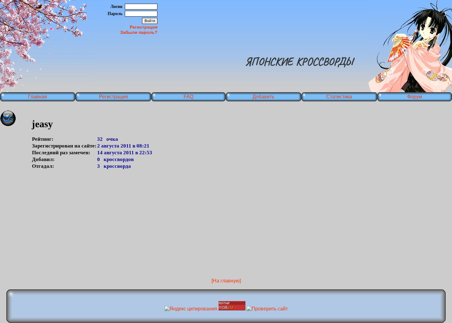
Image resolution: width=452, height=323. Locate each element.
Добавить (263, 96)
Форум (414, 96)
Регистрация (143, 27)
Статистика (339, 96)
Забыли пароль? (138, 32)
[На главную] (226, 280)
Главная (37, 96)
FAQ (188, 96)
